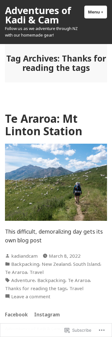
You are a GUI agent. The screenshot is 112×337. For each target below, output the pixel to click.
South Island (86, 264)
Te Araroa (16, 272)
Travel (37, 272)
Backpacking (25, 264)
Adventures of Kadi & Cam (38, 15)
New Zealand (56, 264)
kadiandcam (24, 256)
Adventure (23, 280)
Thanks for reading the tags (36, 288)
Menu (97, 12)
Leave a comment (30, 296)
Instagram (47, 314)
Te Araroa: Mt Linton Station (43, 124)
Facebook (16, 314)
